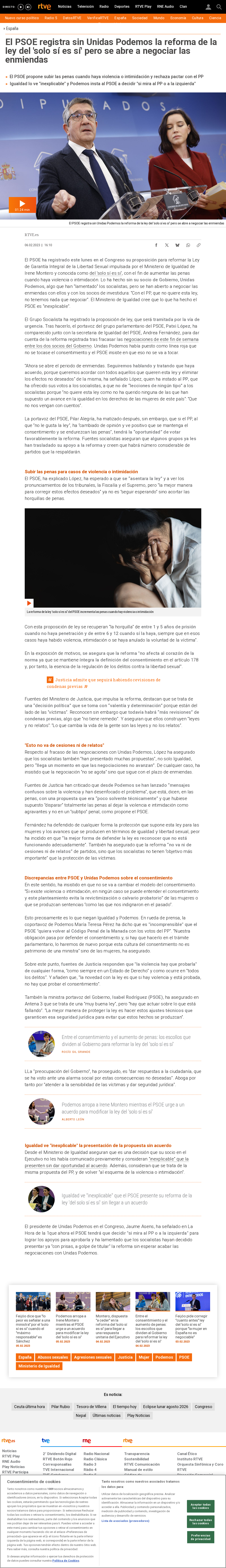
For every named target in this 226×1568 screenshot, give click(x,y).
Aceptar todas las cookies (201, 1506)
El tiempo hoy (125, 1406)
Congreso (203, 1406)
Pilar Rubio (60, 1406)
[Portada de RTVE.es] (44, 7)
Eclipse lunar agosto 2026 (165, 1406)
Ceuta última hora (29, 1406)
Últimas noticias (107, 1415)
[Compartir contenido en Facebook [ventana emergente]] (156, 244)
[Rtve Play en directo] (20, 7)
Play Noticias (138, 1415)
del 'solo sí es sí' (106, 273)
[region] (113, 1521)
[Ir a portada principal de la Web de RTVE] (20, 1440)
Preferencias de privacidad (201, 1537)
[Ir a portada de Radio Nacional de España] (101, 1442)
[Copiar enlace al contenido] (198, 244)
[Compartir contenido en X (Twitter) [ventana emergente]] (167, 244)
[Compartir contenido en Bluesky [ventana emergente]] (177, 244)
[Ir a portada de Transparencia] (174, 1442)
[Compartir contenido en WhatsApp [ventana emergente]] (188, 244)
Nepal (81, 1415)
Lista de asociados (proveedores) (125, 1521)
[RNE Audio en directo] (28, 7)
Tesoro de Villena (91, 1406)
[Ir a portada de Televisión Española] (61, 1442)
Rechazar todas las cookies (200, 1521)
